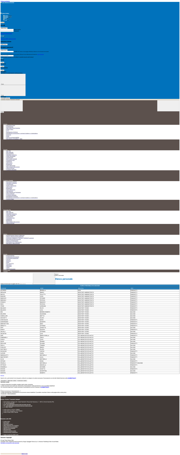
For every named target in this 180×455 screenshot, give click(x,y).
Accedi (2, 22)
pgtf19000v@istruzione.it (18, 404)
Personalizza (3, 380)
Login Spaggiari (40, 54)
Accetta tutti (22, 380)
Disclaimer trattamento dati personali (10, 443)
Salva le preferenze (11, 393)
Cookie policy (6, 421)
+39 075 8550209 (9, 403)
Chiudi (2, 62)
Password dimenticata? (6, 33)
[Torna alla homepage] (90, 99)
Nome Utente (17, 29)
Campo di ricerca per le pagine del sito (10, 283)
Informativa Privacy (8, 424)
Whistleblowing (7, 429)
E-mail (15, 51)
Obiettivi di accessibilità (9, 428)
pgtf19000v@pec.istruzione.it (19, 406)
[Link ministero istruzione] (7, 2)
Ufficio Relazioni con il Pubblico (11, 425)
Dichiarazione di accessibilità (10, 427)
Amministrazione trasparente (10, 432)
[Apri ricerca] (168, 105)
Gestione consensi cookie (9, 431)
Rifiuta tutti (12, 380)
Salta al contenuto (5, 1)
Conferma (7, 98)
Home (56, 274)
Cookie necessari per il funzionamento (10, 391)
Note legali (6, 423)
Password (16, 31)
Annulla (2, 98)
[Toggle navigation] (12, 105)
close (2, 112)
